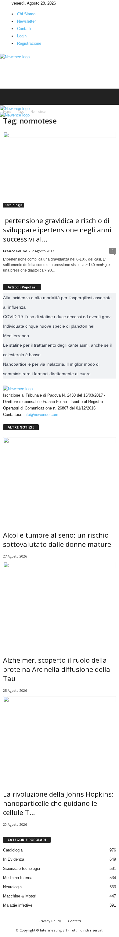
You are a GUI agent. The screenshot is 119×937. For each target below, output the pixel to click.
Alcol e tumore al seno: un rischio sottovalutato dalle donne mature (57, 539)
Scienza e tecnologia (21, 868)
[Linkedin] (6, 3)
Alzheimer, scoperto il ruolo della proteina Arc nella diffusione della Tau (56, 669)
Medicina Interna (17, 877)
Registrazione (29, 43)
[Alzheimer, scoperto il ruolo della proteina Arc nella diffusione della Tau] (59, 604)
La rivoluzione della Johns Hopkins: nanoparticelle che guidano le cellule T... (58, 803)
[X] (10, 3)
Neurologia (12, 887)
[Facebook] (2, 3)
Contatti (24, 28)
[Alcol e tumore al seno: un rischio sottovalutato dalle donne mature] (59, 479)
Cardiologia (14, 205)
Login (22, 36)
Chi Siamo (26, 14)
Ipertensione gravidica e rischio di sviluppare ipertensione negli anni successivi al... (57, 229)
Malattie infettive (17, 905)
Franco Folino (15, 251)
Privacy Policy (49, 921)
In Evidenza (13, 859)
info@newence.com (40, 414)
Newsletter (26, 21)
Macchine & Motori (19, 896)
